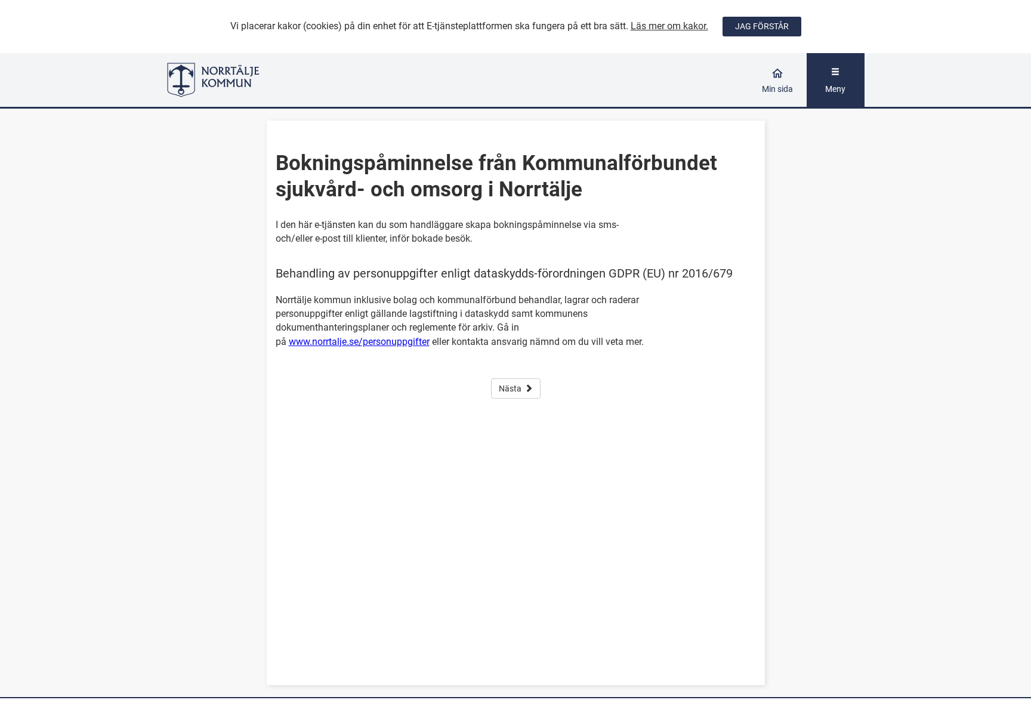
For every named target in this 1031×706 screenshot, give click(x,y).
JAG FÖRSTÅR (762, 26)
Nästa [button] (510, 388)
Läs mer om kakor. (669, 26)
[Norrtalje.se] (253, 80)
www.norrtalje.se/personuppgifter (359, 341)
